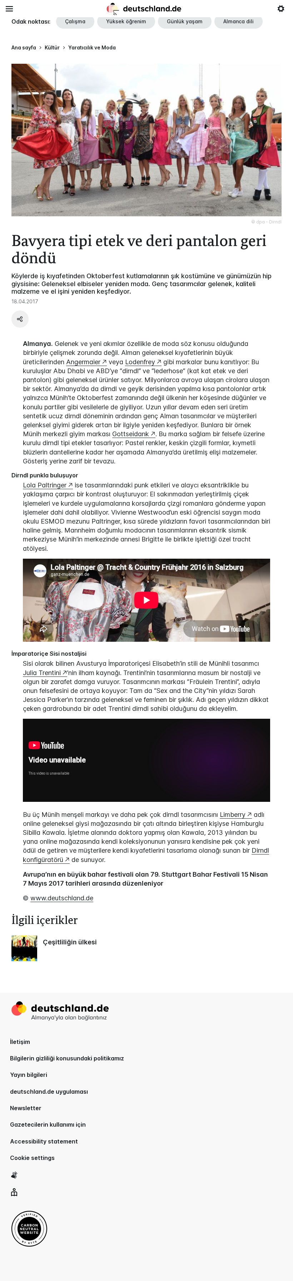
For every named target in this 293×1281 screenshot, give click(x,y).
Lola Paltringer (44, 485)
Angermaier (83, 362)
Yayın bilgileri (28, 1074)
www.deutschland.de (61, 898)
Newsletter (25, 1108)
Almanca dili (238, 21)
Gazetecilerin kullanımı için (48, 1124)
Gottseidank (130, 434)
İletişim (20, 1041)
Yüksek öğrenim (126, 21)
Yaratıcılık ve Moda (92, 47)
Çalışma (75, 21)
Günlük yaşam (185, 21)
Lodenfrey (140, 362)
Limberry (232, 814)
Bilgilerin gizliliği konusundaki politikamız (67, 1058)
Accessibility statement (44, 1141)
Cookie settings (32, 1157)
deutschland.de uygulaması (49, 1091)
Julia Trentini (42, 672)
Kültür (52, 47)
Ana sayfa (23, 47)
